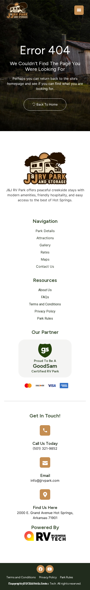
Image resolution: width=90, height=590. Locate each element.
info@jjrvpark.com (45, 480)
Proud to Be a (45, 361)
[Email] (45, 462)
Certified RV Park (45, 371)
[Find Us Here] (45, 494)
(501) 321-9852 (45, 448)
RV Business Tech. (36, 583)
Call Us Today (45, 443)
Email (45, 475)
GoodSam (45, 366)
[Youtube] (50, 569)
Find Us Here (45, 507)
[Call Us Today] (45, 430)
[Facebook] (41, 569)
